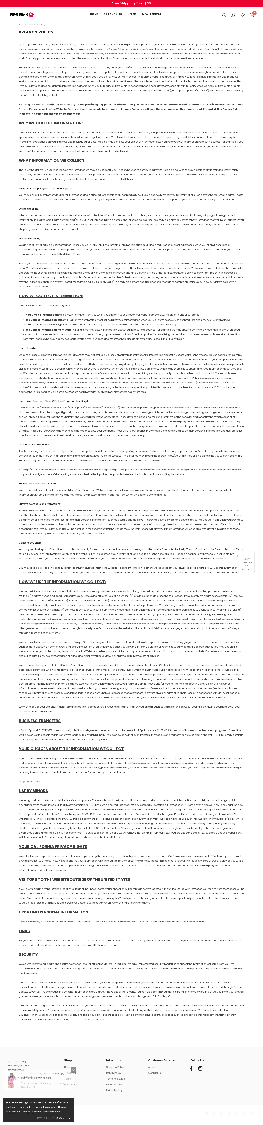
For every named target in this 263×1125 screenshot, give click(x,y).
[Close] (73, 1075)
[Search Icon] (224, 15)
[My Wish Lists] (243, 15)
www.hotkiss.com (91, 67)
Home (22, 24)
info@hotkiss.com (29, 781)
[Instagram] (200, 1068)
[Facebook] (191, 1068)
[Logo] (21, 14)
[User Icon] (233, 14)
